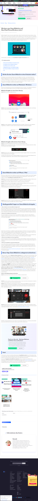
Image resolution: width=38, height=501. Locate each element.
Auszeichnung (18, 488)
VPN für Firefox (18, 478)
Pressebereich (18, 487)
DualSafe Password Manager (13, 480)
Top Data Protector (12, 478)
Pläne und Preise (12, 482)
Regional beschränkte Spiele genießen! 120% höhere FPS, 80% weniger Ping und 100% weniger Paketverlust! (19, 1)
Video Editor (10, 5)
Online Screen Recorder (12, 481)
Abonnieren (23, 463)
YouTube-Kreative (19, 489)
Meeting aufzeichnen (12, 23)
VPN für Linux (18, 479)
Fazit (4, 70)
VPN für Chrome (19, 477)
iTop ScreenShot (12, 476)
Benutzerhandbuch (12, 487)
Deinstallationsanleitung (12, 489)
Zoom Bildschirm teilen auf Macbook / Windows (10, 64)
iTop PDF (11, 479)
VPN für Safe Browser (19, 480)
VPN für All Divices (19, 481)
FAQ (17, 5)
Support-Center (11, 485)
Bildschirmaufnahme (25, 477)
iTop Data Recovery (12, 477)
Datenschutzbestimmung (4, 498)
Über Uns (18, 485)
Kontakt (18, 486)
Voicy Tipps (24, 476)
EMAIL (14, 413)
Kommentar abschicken (6, 422)
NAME (3, 413)
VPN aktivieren (11, 488)
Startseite (2, 23)
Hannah (2, 32)
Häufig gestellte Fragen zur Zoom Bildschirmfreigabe (10, 67)
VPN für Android (19, 476)
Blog (14, 5)
